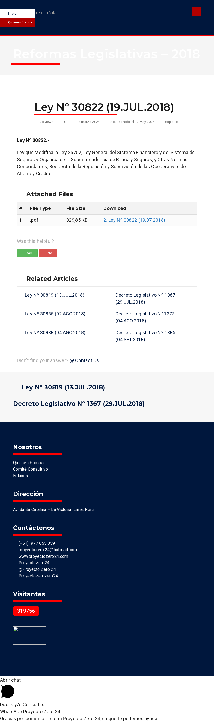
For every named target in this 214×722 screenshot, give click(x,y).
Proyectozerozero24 (37, 575)
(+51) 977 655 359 (35, 543)
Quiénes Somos (20, 22)
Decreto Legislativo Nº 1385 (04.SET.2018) (145, 336)
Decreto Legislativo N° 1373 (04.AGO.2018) (145, 317)
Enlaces (20, 475)
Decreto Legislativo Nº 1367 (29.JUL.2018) (145, 298)
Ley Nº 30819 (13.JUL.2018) (55, 295)
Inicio (12, 13)
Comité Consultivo (30, 469)
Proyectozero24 (32, 562)
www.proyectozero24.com (42, 556)
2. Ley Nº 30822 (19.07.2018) (134, 220)
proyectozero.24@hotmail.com (46, 549)
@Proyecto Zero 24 (36, 569)
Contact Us (87, 360)
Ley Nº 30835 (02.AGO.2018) (55, 313)
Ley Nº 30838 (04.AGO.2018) (55, 332)
